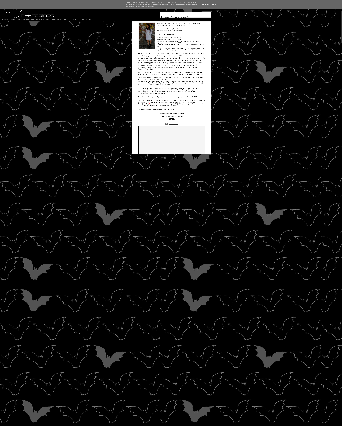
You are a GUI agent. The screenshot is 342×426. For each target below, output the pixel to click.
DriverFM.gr (168, 25)
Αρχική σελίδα (15, 19)
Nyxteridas (181, 113)
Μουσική (180, 116)
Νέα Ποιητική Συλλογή (43, 19)
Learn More (206, 4)
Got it (214, 4)
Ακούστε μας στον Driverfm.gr (60, 19)
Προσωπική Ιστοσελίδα (28, 19)
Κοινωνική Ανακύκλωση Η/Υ (85, 19)
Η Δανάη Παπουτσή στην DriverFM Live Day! (171, 16)
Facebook (73, 19)
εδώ (175, 106)
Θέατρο (174, 116)
